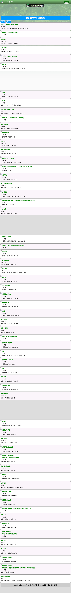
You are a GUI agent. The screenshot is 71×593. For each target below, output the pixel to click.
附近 (67, 2)
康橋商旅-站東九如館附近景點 (35, 18)
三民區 (9, 21)
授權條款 (54, 585)
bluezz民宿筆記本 (8, 2)
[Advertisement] (35, 11)
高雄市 (3, 21)
